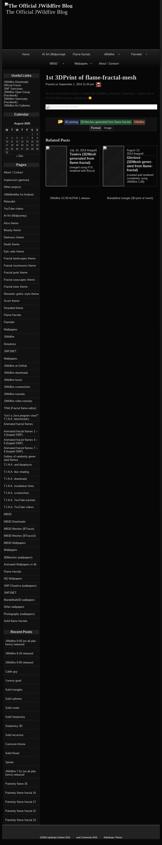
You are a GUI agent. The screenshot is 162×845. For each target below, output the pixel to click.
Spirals (9, 762)
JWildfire (109, 54)
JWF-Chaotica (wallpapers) (20, 585)
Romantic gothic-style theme (21, 293)
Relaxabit (9, 201)
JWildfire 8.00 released (19, 662)
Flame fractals (81, 54)
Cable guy (11, 671)
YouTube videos (13, 208)
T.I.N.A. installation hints (19, 486)
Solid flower (12, 753)
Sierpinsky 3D (13, 726)
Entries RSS (64, 837)
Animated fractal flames (18, 424)
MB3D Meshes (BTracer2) (20, 535)
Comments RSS (89, 837)
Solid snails (12, 707)
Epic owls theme (14, 251)
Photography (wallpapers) (19, 614)
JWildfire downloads (16, 372)
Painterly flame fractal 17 (20, 801)
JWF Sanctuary (13, 88)
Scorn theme (11, 300)
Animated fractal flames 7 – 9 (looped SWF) (21, 449)
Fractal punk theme (15, 272)
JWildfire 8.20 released (19, 653)
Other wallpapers (14, 606)
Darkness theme (14, 237)
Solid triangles (14, 689)
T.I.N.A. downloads (15, 478)
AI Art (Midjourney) (53, 54)
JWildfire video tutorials (18, 401)
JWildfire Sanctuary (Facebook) (16, 100)
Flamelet (136, 54)
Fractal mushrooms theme (20, 265)
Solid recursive (14, 735)
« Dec (19, 156)
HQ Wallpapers (13, 578)
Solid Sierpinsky (15, 716)
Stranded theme (13, 308)
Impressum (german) (16, 180)
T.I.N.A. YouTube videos (19, 507)
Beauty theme (12, 230)
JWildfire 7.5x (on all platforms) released (20, 773)
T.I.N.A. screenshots (16, 493)
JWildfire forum (13, 379)
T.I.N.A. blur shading (16, 471)
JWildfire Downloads (16, 82)
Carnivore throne (15, 744)
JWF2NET (10, 351)
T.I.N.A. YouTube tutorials (19, 500)
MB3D (53, 63)
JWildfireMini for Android (18, 194)
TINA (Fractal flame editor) (20, 408)
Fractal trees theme (16, 286)
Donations (10, 344)
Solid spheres (13, 698)
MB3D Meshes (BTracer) (19, 528)
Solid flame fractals (15, 621)
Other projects (12, 187)
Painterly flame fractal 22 (20, 811)
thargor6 (92, 150)
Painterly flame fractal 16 (20, 792)
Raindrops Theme (113, 837)
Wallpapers (81, 63)
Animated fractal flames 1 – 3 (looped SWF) (21, 433)
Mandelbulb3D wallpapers (19, 599)
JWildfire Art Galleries (17, 105)
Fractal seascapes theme (19, 279)
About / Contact (108, 63)
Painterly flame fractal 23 (20, 820)
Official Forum (12, 85)
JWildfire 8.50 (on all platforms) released (20, 642)
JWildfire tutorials (14, 394)
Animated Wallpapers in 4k (20, 564)
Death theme (11, 244)
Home (25, 54)
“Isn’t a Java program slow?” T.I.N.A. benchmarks (21, 417)
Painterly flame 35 (16, 783)
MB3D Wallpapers (15, 542)
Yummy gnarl (13, 680)
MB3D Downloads (15, 521)
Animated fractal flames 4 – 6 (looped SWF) (21, 441)
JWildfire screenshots (17, 386)
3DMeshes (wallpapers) (18, 557)
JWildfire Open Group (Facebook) (17, 93)
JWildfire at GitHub (15, 365)
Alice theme (11, 223)
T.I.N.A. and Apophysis (18, 464)
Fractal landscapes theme (19, 258)
